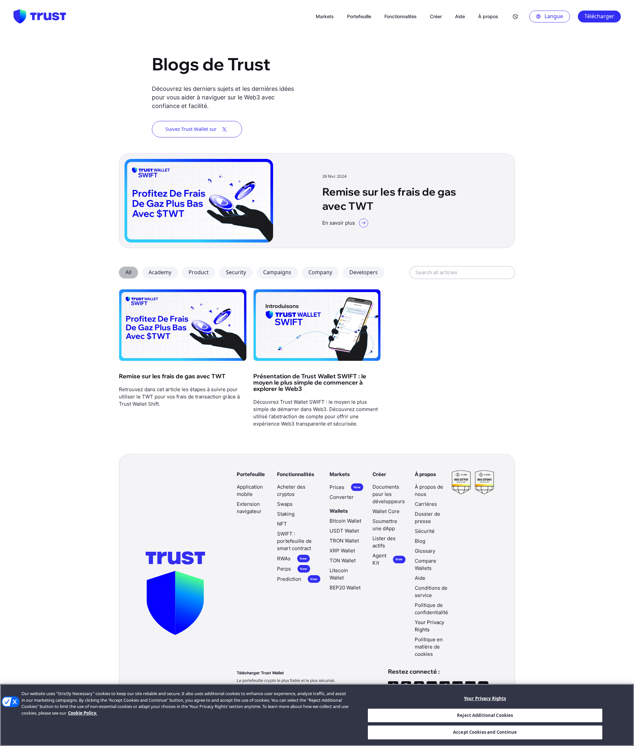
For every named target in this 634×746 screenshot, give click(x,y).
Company (320, 272)
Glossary (425, 551)
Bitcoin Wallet (345, 521)
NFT (282, 524)
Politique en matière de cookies (429, 646)
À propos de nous (429, 490)
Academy (160, 272)
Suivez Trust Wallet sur (191, 129)
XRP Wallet (342, 550)
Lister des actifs (384, 542)
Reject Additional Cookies (485, 715)
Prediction (297, 579)
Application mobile (250, 490)
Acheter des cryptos (291, 490)
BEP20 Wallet (345, 587)
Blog (420, 541)
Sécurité (425, 531)
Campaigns (277, 272)
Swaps (285, 504)
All (128, 272)
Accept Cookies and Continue (485, 732)
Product (199, 272)
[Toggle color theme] (515, 16)
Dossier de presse (427, 517)
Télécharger (599, 16)
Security (236, 272)
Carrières (426, 504)
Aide (420, 578)
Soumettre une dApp (384, 525)
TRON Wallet (344, 541)
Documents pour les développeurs (388, 494)
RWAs (292, 558)
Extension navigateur (249, 507)
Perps (292, 569)
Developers (363, 272)
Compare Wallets (425, 564)
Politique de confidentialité (431, 608)
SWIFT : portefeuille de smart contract (294, 541)
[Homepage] (39, 16)
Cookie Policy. (82, 713)
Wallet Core (386, 511)
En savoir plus (338, 223)
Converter (342, 497)
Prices (345, 487)
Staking (286, 514)
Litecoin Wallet (339, 574)
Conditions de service (431, 591)
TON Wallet (343, 560)
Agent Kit (387, 559)
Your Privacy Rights (485, 698)
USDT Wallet (344, 531)
